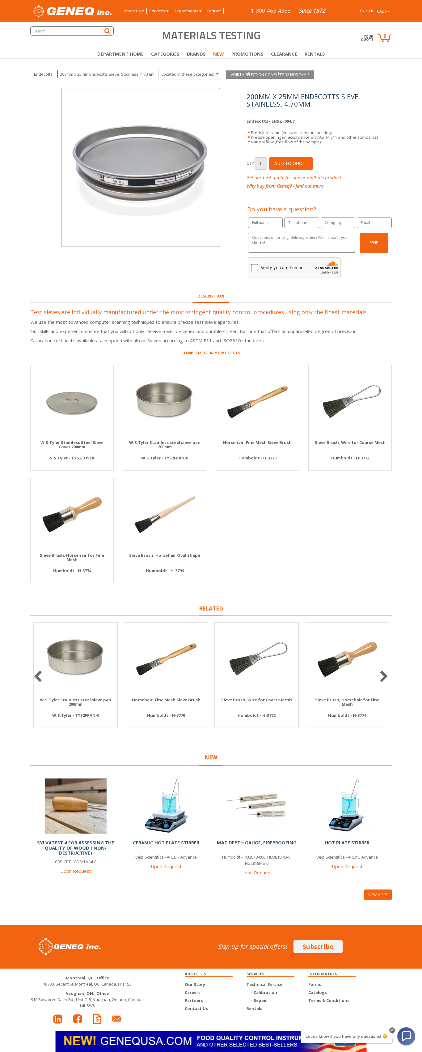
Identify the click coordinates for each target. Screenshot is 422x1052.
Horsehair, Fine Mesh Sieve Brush (257, 442)
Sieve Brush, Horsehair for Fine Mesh (72, 557)
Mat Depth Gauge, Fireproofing (257, 842)
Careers (192, 992)
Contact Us (196, 1008)
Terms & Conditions (328, 1000)
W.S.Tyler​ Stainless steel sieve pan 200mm (164, 444)
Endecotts (43, 74)
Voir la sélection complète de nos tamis (270, 74)
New (218, 54)
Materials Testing (211, 35)
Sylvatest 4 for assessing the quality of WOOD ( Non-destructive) (75, 847)
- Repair (259, 1000)
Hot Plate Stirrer (347, 842)
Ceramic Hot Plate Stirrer (166, 842)
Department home (120, 54)
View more (378, 895)
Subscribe (318, 946)
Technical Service (264, 984)
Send (374, 242)
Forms (314, 984)
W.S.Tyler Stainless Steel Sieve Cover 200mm (71, 444)
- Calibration (264, 992)
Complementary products (210, 353)
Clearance (284, 54)
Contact (214, 11)
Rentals (315, 54)
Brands (196, 54)
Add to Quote (291, 163)
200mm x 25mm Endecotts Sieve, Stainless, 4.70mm (107, 74)
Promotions (247, 54)
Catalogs (317, 992)
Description (210, 296)
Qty (250, 163)
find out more (309, 186)
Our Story (195, 984)
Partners (194, 1000)
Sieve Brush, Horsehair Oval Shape (164, 555)
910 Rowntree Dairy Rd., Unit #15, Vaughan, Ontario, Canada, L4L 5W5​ (87, 999)
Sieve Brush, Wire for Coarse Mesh (350, 442)
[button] (406, 1036)
